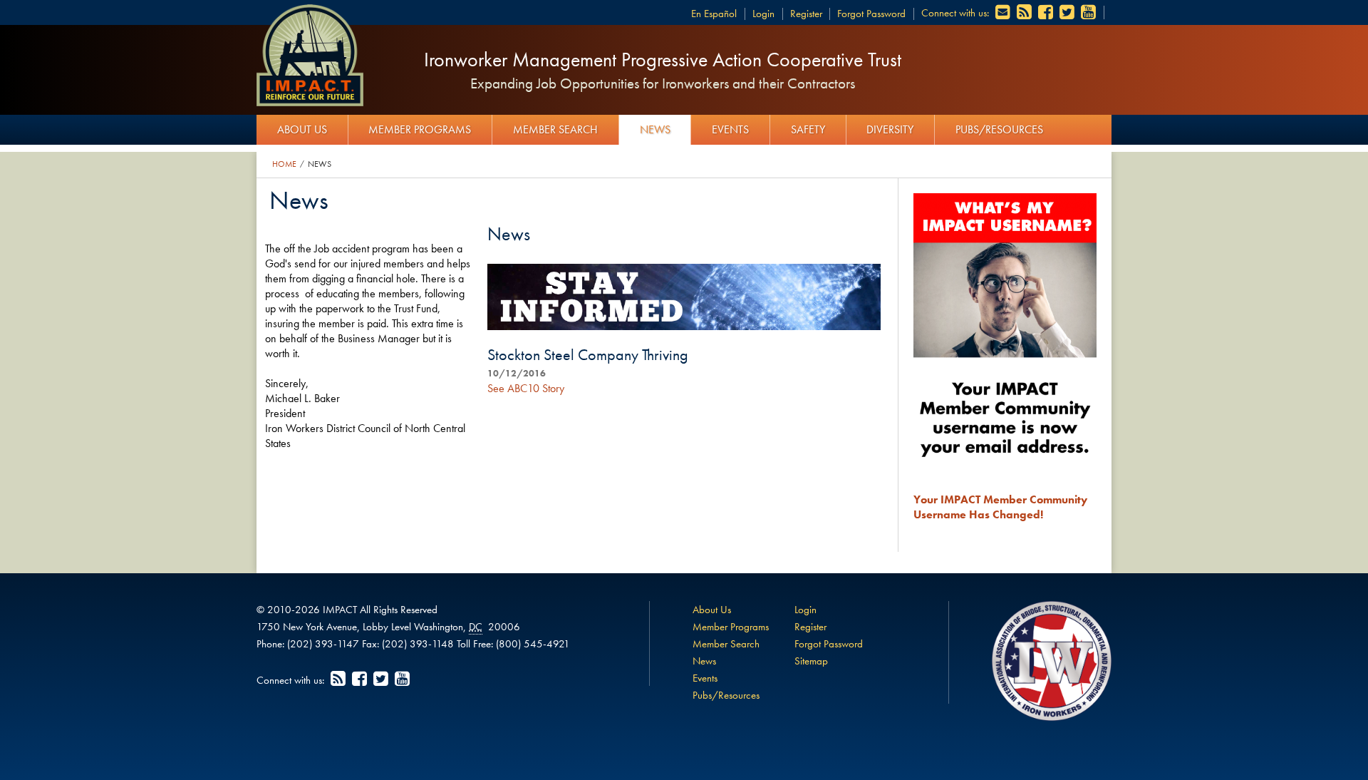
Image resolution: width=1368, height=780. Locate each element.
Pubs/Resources (999, 129)
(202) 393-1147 (323, 644)
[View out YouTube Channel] (1089, 13)
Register (806, 13)
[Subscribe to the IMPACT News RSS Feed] (1025, 13)
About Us (302, 129)
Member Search (555, 129)
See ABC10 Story (525, 388)
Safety (808, 129)
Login (763, 13)
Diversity (889, 129)
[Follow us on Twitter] (1068, 13)
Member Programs (419, 129)
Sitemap (811, 661)
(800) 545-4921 (533, 644)
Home (284, 164)
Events (730, 129)
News (655, 129)
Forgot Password (871, 13)
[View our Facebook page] (1046, 13)
